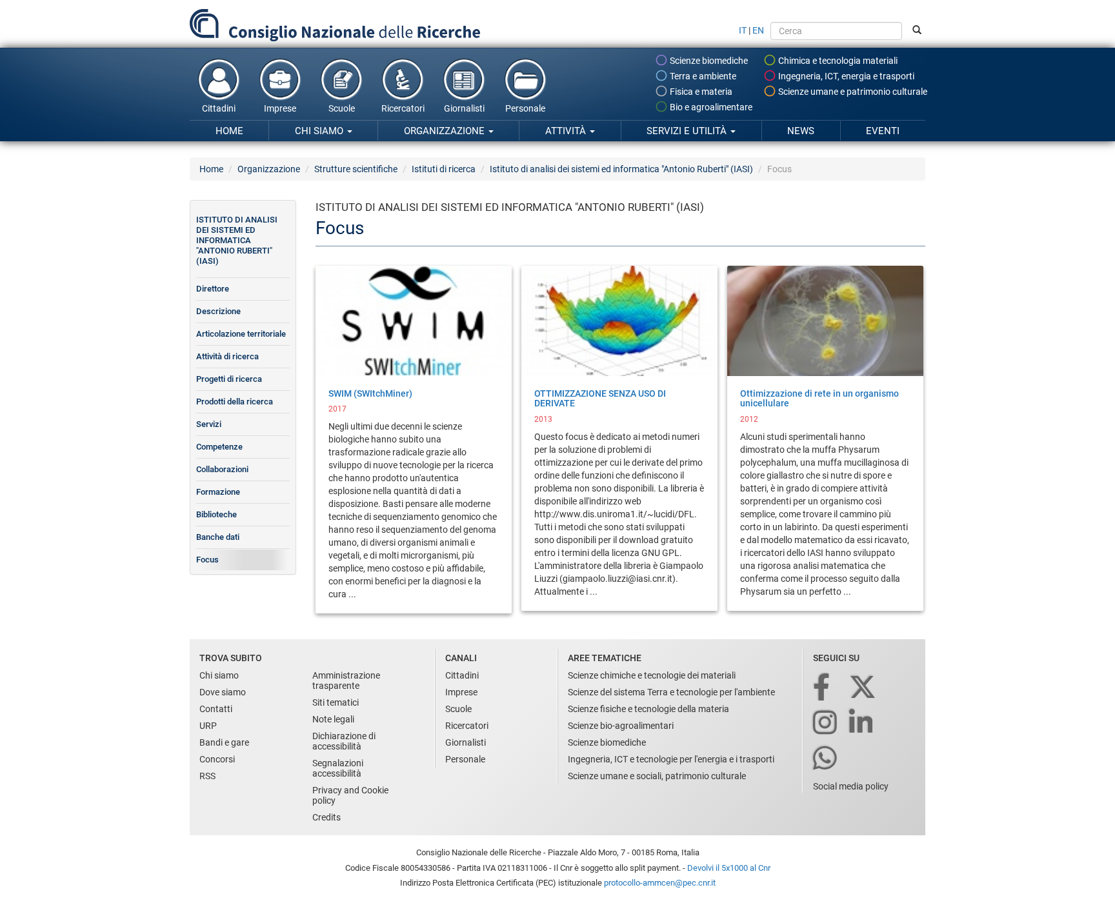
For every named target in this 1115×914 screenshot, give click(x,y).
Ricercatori (403, 108)
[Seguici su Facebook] (822, 687)
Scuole (341, 108)
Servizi (208, 424)
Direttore (212, 288)
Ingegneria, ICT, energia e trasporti (845, 76)
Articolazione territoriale (241, 334)
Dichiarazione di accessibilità (344, 741)
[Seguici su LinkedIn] (862, 723)
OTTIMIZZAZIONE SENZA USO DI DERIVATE (600, 398)
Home (229, 131)
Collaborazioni (222, 469)
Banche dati (217, 537)
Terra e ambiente (702, 76)
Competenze (219, 447)
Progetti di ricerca (229, 379)
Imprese (280, 108)
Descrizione (218, 311)
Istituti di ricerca (444, 169)
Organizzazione (445, 131)
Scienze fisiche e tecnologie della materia (648, 709)
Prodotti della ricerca (234, 401)
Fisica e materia (700, 91)
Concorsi (217, 759)
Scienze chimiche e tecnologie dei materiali (652, 675)
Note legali (333, 719)
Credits (326, 817)
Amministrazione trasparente (346, 680)
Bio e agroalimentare (710, 107)
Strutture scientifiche (355, 169)
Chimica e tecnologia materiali (837, 60)
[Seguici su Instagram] (826, 723)
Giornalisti (464, 108)
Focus (207, 559)
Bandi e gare (224, 742)
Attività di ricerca (227, 356)
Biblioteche (216, 514)
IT (743, 30)
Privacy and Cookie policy (350, 795)
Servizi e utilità (688, 131)
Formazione (218, 492)
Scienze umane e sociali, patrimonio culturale (657, 776)
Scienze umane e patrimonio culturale (851, 91)
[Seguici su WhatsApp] (826, 758)
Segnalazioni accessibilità (337, 768)
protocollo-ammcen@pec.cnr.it (660, 883)
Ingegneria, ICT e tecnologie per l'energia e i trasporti (671, 759)
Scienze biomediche (708, 60)
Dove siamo (222, 692)
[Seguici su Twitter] (863, 687)
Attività (566, 131)
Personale (525, 108)
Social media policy (851, 786)
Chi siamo (320, 131)
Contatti (215, 709)
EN (758, 30)
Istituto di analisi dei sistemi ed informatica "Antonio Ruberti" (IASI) (621, 169)
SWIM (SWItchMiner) (370, 393)
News (800, 131)
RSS (207, 776)
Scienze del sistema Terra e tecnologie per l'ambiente (671, 692)
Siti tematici (335, 702)
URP (208, 725)
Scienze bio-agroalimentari (621, 725)
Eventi (882, 131)
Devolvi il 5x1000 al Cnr (728, 868)
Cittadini (219, 108)
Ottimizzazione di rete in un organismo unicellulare (819, 398)
